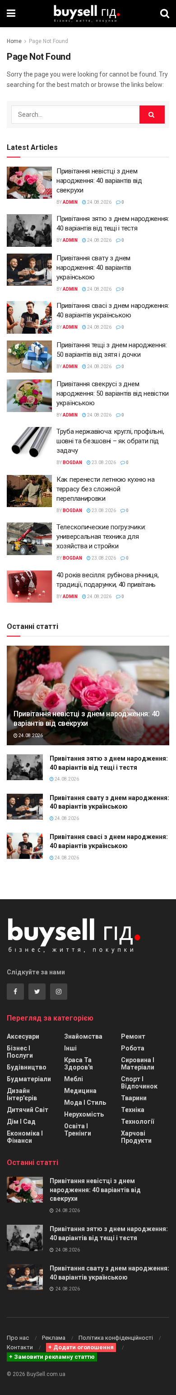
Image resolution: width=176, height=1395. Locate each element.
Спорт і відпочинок (139, 1082)
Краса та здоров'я (78, 1063)
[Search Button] (152, 114)
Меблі (73, 1079)
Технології (137, 1121)
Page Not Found (48, 41)
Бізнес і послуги (20, 1052)
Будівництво (26, 1067)
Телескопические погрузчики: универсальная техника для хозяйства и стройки (101, 536)
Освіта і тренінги (77, 1129)
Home (14, 41)
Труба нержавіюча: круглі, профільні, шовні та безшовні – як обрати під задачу (110, 441)
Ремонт (133, 1036)
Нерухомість (84, 1114)
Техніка (132, 1109)
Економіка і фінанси (25, 1137)
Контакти (20, 1347)
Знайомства (83, 1036)
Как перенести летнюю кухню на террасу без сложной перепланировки (105, 489)
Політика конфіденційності (116, 1337)
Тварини (134, 1098)
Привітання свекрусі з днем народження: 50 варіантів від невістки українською (112, 393)
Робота (132, 1048)
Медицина (80, 1090)
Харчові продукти (136, 1137)
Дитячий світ (27, 1109)
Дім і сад (21, 1121)
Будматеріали (29, 1079)
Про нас (18, 1337)
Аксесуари (23, 1036)
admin (70, 202)
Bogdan (72, 462)
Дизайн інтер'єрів (22, 1094)
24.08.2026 (98, 202)
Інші (70, 1048)
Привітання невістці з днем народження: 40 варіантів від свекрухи (99, 180)
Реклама (53, 1337)
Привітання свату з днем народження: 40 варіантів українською (93, 267)
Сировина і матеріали (137, 1063)
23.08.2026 (103, 462)
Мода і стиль (85, 1102)
